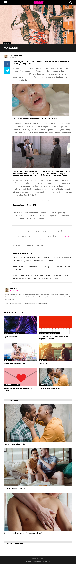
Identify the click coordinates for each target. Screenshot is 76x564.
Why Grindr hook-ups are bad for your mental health (23, 533)
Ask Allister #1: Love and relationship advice (18, 389)
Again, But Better (10, 336)
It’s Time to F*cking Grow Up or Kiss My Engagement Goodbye (53, 337)
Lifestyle (8, 385)
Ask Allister (43, 363)
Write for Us (46, 561)
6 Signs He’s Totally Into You (14, 363)
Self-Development (18, 333)
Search (70, 2)
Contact (28, 561)
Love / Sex (8, 333)
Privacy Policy (37, 561)
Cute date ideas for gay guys (15, 488)
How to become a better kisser (50, 388)
